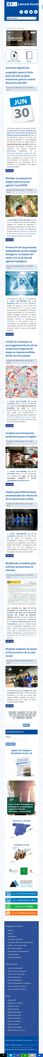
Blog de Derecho (13, 1006)
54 (22, 715)
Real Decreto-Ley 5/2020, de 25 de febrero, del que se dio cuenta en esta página (21, 233)
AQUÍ (37, 1049)
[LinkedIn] (10, 1055)
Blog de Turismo (13, 1024)
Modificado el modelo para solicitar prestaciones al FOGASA (21, 567)
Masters (11, 930)
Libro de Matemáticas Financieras (19, 983)
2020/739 (18, 319)
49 (31, 713)
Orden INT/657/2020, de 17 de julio (21, 409)
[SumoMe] (39, 1055)
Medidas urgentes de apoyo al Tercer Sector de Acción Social (21, 652)
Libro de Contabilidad (15, 968)
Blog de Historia (13, 1009)
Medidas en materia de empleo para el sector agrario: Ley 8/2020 (19, 182)
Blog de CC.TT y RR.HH (15, 1003)
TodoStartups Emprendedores (18, 951)
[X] (3, 1055)
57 (34, 715)
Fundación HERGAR (14, 957)
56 (30, 715)
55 (26, 715)
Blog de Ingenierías (14, 1015)
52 (14, 715)
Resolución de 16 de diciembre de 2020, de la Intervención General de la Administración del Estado (21, 133)
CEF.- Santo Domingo (15, 948)
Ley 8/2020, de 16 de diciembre (20, 220)
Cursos (10, 933)
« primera (12, 713)
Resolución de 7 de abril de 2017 (19, 635)
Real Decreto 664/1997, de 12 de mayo (21, 306)
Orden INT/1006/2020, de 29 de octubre (21, 417)
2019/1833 (10, 321)
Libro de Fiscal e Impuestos (17, 971)
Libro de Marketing (14, 977)
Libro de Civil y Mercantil (16, 974)
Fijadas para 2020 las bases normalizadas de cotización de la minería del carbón (21, 495)
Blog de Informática (14, 1012)
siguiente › (20, 717)
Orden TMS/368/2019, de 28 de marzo (21, 479)
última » (29, 717)
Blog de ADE (12, 1000)
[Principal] (22, 6)
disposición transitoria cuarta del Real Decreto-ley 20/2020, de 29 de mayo (21, 154)
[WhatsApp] (25, 1055)
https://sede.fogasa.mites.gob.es (24, 628)
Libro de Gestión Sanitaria (17, 989)
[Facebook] (17, 1055)
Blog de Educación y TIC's (16, 1030)
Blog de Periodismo (14, 1018)
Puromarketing (13, 954)
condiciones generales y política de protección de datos (24, 1046)
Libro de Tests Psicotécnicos (17, 986)
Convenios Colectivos (15, 939)
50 (35, 713)
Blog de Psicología (14, 1021)
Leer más (10, 171)
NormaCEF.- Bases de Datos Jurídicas (20, 942)
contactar (35, 1040)
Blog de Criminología (15, 1027)
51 (11, 715)
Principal (8, 28)
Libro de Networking (15, 980)
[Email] (32, 1055)
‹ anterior (21, 713)
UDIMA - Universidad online (17, 945)
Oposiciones (12, 936)
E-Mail (8, 737)
